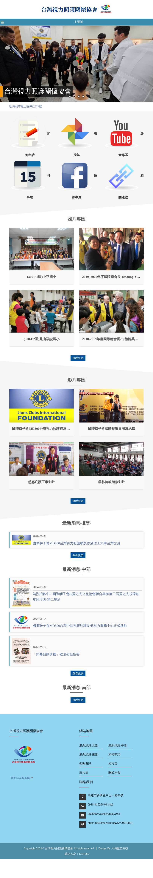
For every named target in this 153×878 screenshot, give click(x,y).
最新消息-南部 (88, 754)
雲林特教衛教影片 (111, 482)
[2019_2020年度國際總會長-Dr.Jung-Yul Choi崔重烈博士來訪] (111, 249)
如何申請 (114, 754)
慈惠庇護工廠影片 (41, 482)
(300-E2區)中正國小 (41, 277)
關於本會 (114, 772)
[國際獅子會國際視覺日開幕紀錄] (111, 406)
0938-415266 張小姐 (100, 804)
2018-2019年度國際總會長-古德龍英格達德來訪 (117, 339)
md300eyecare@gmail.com (104, 813)
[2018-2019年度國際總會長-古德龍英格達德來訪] (111, 311)
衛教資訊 (85, 763)
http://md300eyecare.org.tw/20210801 (110, 822)
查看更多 (78, 358)
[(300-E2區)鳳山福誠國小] (41, 311)
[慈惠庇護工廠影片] (41, 459)
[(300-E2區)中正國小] (41, 249)
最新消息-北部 (88, 745)
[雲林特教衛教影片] (111, 459)
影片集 (83, 772)
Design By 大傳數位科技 (113, 848)
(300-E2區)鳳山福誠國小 (42, 339)
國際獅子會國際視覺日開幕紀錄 (111, 429)
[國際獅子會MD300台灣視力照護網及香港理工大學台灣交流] (41, 406)
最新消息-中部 (117, 745)
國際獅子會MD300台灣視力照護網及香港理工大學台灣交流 (56, 429)
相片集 (112, 763)
